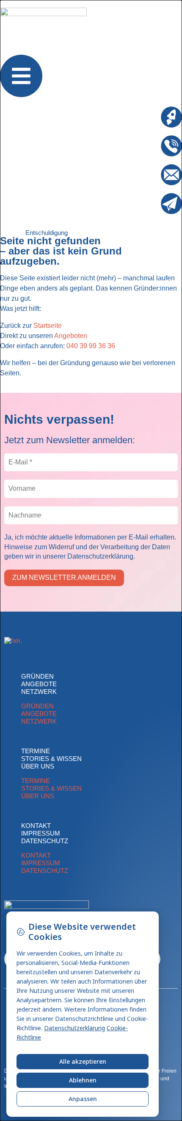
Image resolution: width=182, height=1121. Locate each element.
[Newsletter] (171, 203)
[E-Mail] (171, 174)
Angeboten (70, 335)
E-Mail (151, 167)
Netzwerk (39, 691)
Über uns (37, 766)
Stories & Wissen (51, 758)
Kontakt (36, 825)
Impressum (40, 833)
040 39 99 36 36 (90, 345)
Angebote (39, 684)
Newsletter (145, 196)
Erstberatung (141, 110)
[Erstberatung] (171, 117)
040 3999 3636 (138, 139)
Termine (35, 751)
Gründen (37, 676)
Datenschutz (44, 840)
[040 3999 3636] (171, 146)
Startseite (47, 325)
